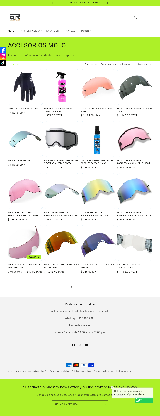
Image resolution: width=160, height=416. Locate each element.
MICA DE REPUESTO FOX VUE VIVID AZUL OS (98, 265)
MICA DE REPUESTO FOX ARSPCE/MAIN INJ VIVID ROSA (23, 213)
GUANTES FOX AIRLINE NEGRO (23, 108)
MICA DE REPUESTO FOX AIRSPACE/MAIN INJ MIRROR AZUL (134, 213)
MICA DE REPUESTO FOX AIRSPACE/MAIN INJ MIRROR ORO (97, 213)
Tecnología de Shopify (37, 371)
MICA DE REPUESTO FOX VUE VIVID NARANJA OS (61, 265)
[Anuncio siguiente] (107, 3)
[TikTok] (3, 63)
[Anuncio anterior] (52, 3)
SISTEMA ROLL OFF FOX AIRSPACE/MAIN (129, 265)
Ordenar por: (91, 64)
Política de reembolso (59, 371)
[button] (12, 30)
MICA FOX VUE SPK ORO (20, 160)
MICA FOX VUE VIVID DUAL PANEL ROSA (97, 109)
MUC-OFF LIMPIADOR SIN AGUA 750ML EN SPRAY (60, 109)
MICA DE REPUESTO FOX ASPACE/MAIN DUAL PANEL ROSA (133, 161)
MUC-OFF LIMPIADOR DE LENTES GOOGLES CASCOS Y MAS (97, 161)
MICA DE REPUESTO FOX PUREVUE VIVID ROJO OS (25, 265)
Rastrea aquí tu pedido (80, 304)
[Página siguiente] (88, 287)
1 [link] (71, 287)
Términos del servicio (103, 371)
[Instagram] (3, 56)
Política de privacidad (81, 371)
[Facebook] (3, 50)
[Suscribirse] (104, 404)
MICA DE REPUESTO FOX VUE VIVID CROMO (134, 109)
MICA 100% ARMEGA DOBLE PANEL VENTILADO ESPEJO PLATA (61, 161)
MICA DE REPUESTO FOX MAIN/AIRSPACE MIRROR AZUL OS (61, 213)
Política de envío (123, 371)
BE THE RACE (21, 371)
